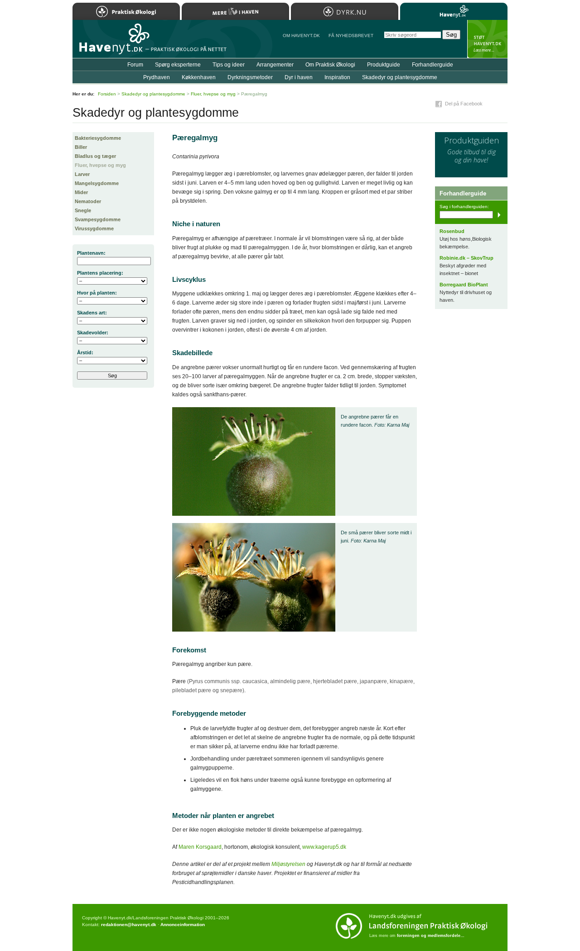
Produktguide (383, 65)
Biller (81, 147)
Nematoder (88, 201)
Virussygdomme (94, 228)
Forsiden (107, 93)
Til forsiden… (112, 42)
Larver (82, 174)
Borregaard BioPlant (464, 284)
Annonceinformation (182, 924)
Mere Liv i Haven (235, 11)
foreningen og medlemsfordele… (430, 935)
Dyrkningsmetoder (250, 77)
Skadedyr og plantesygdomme (399, 77)
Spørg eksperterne (178, 65)
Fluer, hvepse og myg (100, 165)
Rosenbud (452, 231)
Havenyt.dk (454, 11)
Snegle (83, 210)
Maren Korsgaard (200, 847)
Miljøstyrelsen (288, 864)
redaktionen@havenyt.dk (128, 924)
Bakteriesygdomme (98, 138)
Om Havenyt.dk (301, 35)
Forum (135, 65)
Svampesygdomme (98, 219)
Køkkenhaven (199, 77)
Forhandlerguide (432, 65)
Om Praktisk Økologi (330, 65)
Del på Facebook (464, 103)
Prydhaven (156, 77)
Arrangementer (275, 65)
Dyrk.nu (344, 11)
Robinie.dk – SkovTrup (466, 258)
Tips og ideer (229, 65)
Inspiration (337, 77)
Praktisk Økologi (126, 11)
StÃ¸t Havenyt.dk (487, 39)
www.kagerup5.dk (324, 847)
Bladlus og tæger (95, 156)
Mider (81, 192)
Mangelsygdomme (97, 183)
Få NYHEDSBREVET (351, 35)
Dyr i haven (299, 77)
